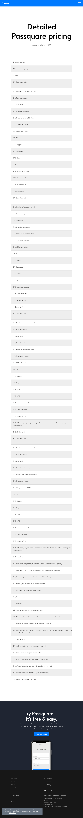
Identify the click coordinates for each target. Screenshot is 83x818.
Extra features (14, 784)
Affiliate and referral (49, 790)
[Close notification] (41, 809)
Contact (13, 802)
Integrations (14, 787)
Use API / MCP (47, 782)
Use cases (13, 790)
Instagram (13, 799)
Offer (45, 784)
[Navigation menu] (79, 3)
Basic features (15, 782)
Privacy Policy (47, 787)
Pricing (49, 784)
